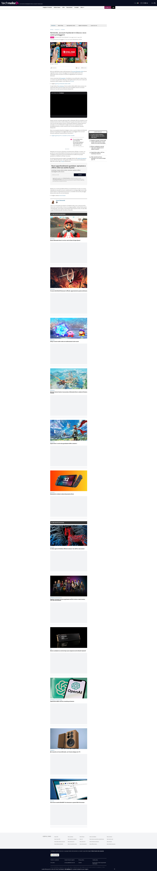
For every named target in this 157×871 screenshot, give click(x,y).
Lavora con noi (94, 25)
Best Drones (109, 841)
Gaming (51, 29)
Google (62, 161)
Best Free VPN (57, 839)
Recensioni (69, 7)
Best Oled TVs (82, 841)
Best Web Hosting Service (59, 841)
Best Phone (82, 836)
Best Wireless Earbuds (94, 841)
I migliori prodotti (47, 7)
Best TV (81, 839)
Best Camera (109, 836)
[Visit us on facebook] (141, 3)
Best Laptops (70, 836)
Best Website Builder (58, 844)
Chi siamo (53, 862)
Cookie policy (95, 859)
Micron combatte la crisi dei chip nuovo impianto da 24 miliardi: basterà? (97, 148)
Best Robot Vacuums (111, 844)
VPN (63, 7)
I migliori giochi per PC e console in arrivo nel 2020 (62, 135)
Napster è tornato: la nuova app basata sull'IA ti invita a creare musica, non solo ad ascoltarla (98, 142)
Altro (81, 7)
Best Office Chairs (93, 844)
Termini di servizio (66, 178)
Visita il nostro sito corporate (97, 851)
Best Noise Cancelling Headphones (97, 839)
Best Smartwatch (83, 844)
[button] (153, 3)
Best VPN (56, 836)
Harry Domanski (65, 37)
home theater (62, 195)
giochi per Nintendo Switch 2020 (62, 83)
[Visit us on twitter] (143, 3)
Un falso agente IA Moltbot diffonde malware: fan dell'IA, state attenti (98, 136)
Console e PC (57, 29)
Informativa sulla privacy (57, 179)
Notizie (52, 37)
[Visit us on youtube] (145, 3)
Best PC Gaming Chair (72, 844)
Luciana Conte (59, 37)
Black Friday (60, 25)
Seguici (78, 67)
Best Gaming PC (71, 841)
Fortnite (72, 81)
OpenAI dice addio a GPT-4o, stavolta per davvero (98, 153)
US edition (68, 869)
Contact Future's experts (70, 859)
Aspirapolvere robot (71, 25)
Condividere (54, 67)
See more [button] (67, 149)
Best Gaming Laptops (72, 839)
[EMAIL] (57, 202)
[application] (68, 104)
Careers (80, 862)
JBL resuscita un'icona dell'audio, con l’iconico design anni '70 (98, 158)
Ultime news (57, 7)
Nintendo (63, 29)
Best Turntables (93, 836)
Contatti (76, 7)
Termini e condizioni (55, 859)
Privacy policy (81, 859)
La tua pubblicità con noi (70, 862)
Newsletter (85, 67)
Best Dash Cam (110, 839)
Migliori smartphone (83, 25)
